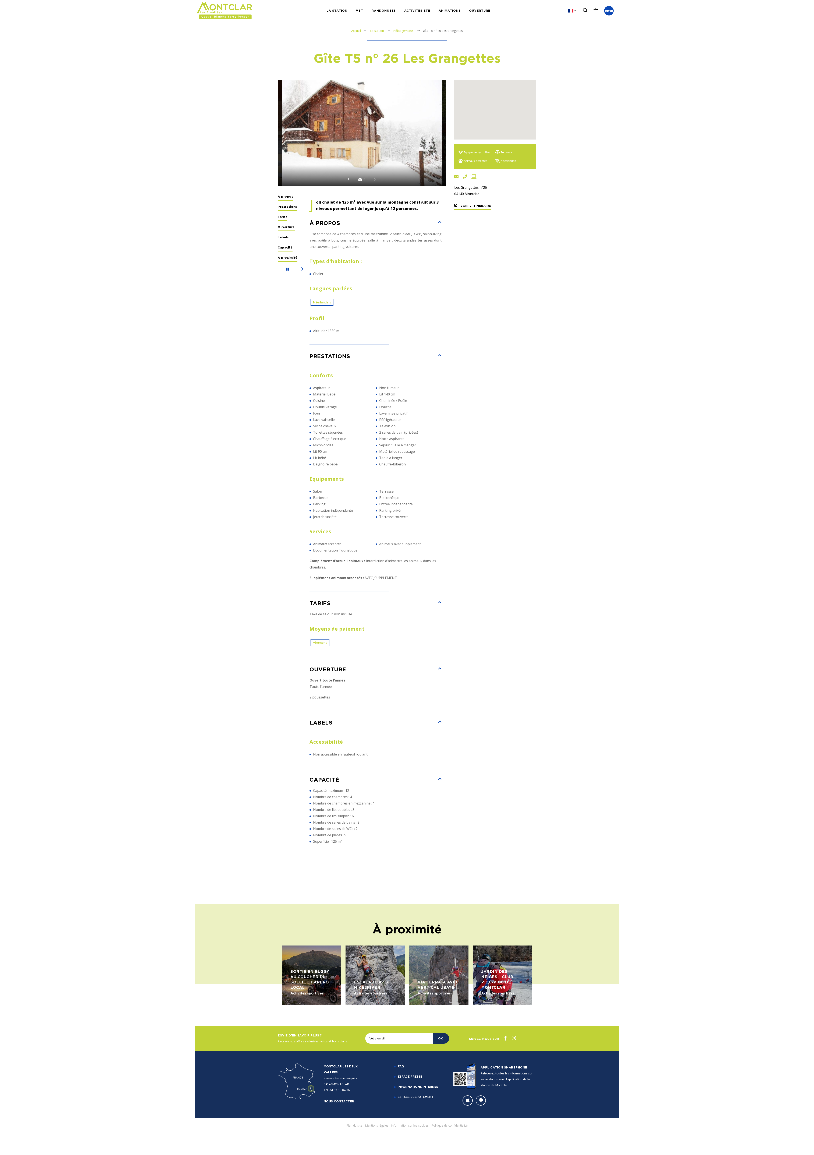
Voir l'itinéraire (475, 205)
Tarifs (282, 216)
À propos (285, 196)
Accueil (356, 31)
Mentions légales (376, 1125)
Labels (283, 237)
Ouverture (479, 10)
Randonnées (384, 10)
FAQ (401, 1066)
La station (336, 10)
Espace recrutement (416, 1096)
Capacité (285, 247)
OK (440, 1038)
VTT (359, 10)
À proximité (287, 257)
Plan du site (354, 1125)
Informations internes (418, 1086)
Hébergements (403, 31)
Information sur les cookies (410, 1125)
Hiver (609, 11)
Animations (450, 10)
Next (373, 179)
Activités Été (417, 10)
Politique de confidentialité (449, 1125)
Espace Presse (410, 1076)
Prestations (287, 206)
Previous (350, 179)
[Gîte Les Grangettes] (362, 133)
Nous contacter (339, 1101)
